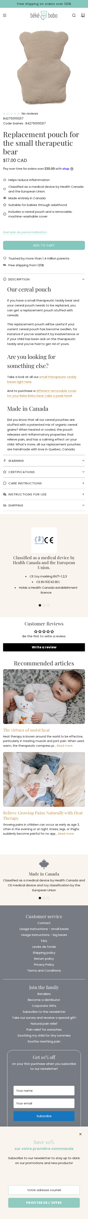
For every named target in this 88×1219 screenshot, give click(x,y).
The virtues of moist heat (26, 730)
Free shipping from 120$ (26, 265)
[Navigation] (4, 15)
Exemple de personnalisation (25, 232)
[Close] (80, 1134)
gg (44, 312)
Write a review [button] (44, 647)
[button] (40, 605)
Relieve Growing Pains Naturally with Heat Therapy (43, 815)
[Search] (73, 15)
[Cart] (82, 15)
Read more (65, 746)
